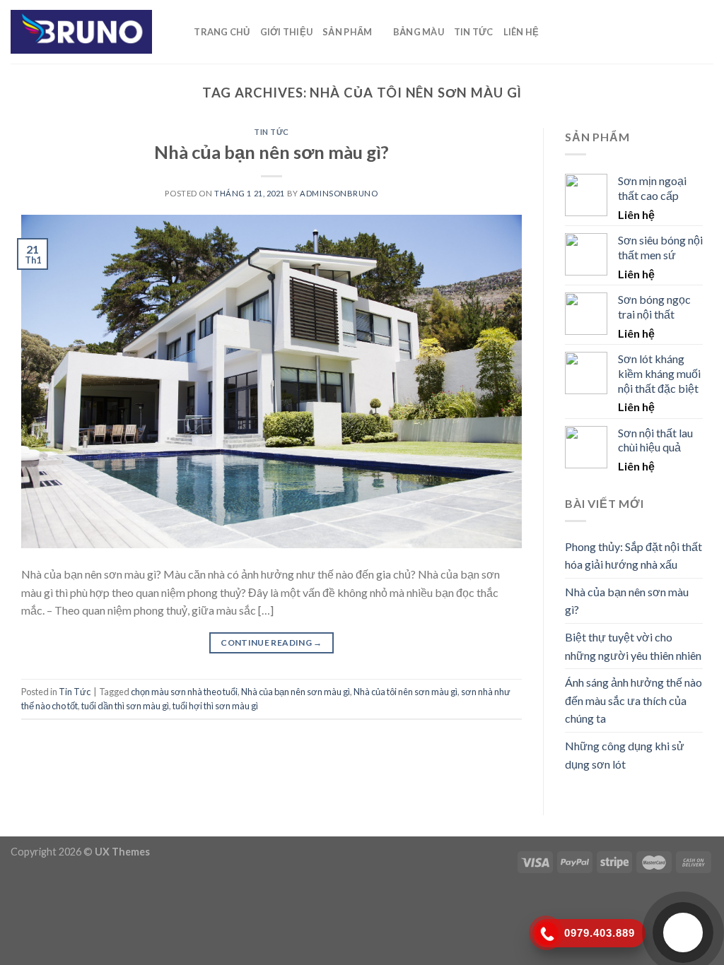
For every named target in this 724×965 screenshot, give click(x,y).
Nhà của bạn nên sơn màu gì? (271, 151)
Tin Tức (474, 31)
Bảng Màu (418, 31)
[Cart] (556, 31)
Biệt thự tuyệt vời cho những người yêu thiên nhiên (633, 646)
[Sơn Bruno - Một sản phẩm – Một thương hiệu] (81, 31)
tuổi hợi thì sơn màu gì (215, 705)
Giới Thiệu (286, 31)
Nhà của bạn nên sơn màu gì (295, 691)
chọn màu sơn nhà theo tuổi (184, 691)
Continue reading (271, 642)
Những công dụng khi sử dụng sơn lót (624, 755)
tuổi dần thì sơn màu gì (125, 705)
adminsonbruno (339, 193)
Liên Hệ (521, 31)
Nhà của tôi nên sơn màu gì (405, 691)
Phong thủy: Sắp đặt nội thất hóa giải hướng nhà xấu (633, 556)
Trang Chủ (222, 31)
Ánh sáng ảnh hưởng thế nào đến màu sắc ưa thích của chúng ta (633, 700)
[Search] (178, 31)
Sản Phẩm (347, 31)
